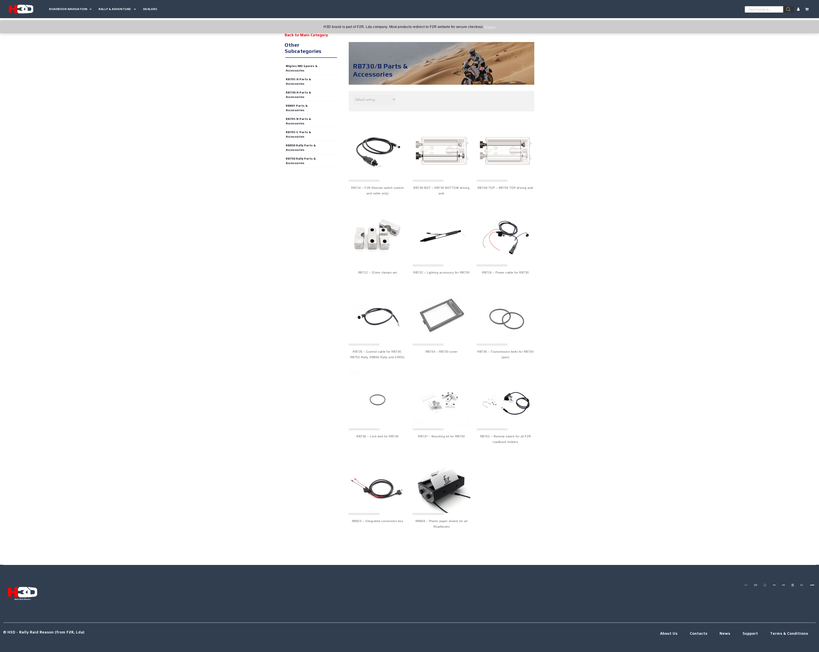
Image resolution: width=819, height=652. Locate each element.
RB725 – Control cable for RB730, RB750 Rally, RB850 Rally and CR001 (377, 354)
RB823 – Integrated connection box (377, 521)
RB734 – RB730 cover (441, 351)
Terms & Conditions (789, 633)
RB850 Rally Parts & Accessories (301, 147)
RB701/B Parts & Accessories (298, 121)
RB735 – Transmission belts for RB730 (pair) (505, 354)
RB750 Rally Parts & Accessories (301, 161)
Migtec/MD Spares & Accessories (301, 68)
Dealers (150, 9)
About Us (669, 633)
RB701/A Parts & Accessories (298, 81)
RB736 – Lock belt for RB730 (377, 436)
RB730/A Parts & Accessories (298, 95)
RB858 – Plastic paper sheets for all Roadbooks (441, 523)
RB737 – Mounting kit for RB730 (441, 436)
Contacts (698, 633)
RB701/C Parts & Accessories (298, 134)
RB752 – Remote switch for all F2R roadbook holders (505, 439)
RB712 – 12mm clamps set (377, 272)
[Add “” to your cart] (378, 232)
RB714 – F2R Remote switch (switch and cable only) (377, 190)
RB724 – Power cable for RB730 (505, 272)
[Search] (788, 9)
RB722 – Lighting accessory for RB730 (441, 272)
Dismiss (489, 26)
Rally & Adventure (115, 9)
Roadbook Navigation (68, 9)
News (725, 633)
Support (750, 633)
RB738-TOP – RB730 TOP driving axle (505, 187)
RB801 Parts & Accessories (297, 108)
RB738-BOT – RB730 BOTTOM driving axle (441, 190)
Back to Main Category (306, 35)
